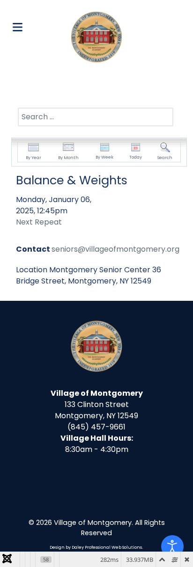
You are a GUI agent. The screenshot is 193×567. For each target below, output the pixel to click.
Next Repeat (39, 222)
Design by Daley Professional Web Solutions (96, 547)
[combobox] (95, 117)
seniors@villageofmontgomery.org (115, 249)
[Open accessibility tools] (172, 546)
